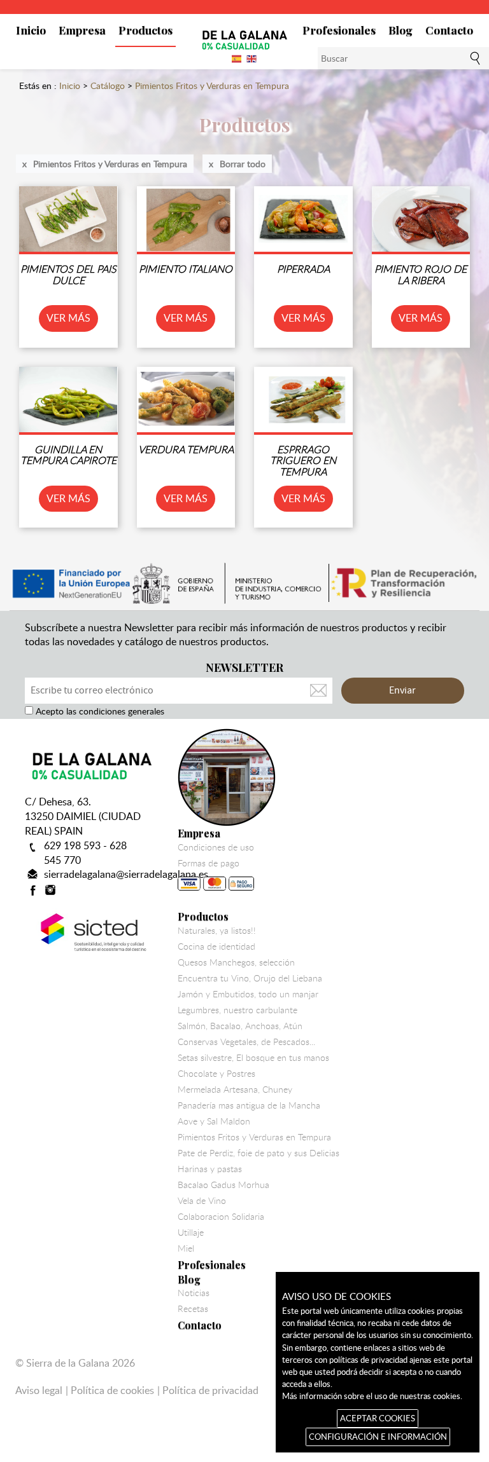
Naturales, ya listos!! (217, 930)
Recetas (193, 1309)
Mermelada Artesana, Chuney (235, 1089)
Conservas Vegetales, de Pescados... (246, 1042)
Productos (145, 29)
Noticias (193, 1293)
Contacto (449, 29)
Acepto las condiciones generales (98, 711)
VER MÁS (68, 318)
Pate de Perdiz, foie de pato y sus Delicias (258, 1153)
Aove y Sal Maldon (214, 1121)
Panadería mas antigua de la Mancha (249, 1105)
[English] (251, 57)
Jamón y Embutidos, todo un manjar (248, 994)
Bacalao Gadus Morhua (223, 1185)
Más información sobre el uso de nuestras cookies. (372, 1396)
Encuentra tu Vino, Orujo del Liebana (250, 978)
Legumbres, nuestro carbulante (237, 1010)
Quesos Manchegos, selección (236, 962)
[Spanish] (237, 57)
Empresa (82, 29)
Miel (186, 1248)
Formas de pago (208, 863)
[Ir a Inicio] (244, 39)
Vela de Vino (202, 1200)
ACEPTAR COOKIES (377, 1418)
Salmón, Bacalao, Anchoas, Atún (240, 1026)
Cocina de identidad (216, 946)
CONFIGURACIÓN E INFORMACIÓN (378, 1436)
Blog (400, 29)
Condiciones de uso (216, 847)
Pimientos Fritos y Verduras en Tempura (110, 164)
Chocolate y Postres (216, 1073)
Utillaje (191, 1232)
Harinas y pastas (210, 1169)
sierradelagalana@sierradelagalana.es (126, 874)
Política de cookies (112, 1390)
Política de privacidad (210, 1390)
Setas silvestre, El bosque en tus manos (253, 1057)
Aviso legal (38, 1390)
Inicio (31, 29)
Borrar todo (243, 164)
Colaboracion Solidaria (221, 1216)
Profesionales (339, 29)
